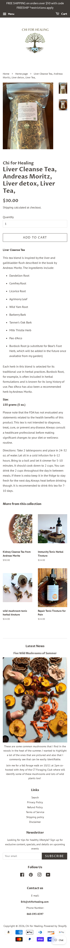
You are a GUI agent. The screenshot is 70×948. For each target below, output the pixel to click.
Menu (10, 14)
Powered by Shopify (55, 926)
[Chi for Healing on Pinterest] (31, 875)
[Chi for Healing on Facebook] (22, 875)
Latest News (35, 646)
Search (35, 797)
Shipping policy (35, 817)
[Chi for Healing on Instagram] (39, 875)
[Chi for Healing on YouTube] (48, 875)
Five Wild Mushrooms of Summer (35, 653)
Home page (21, 74)
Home (6, 74)
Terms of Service (35, 812)
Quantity (8, 217)
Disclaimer (35, 822)
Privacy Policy (35, 802)
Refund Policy (35, 807)
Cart (64, 14)
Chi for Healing (34, 926)
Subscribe (54, 856)
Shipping (8, 207)
